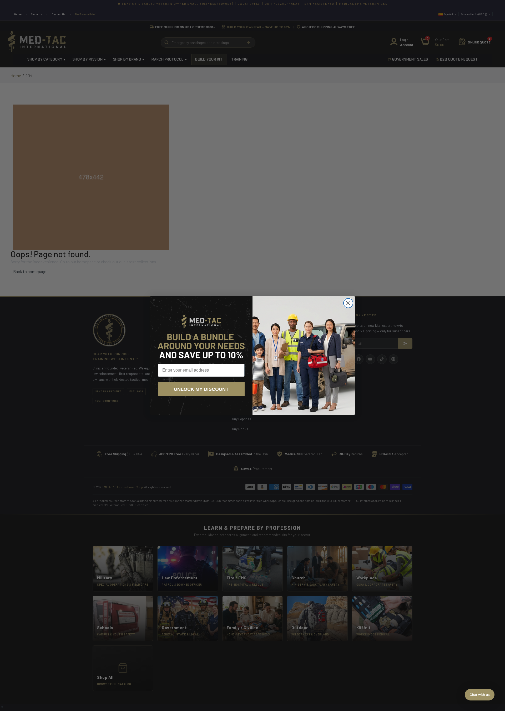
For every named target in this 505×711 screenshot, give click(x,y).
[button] (479, 694)
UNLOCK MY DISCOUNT (201, 389)
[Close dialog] (348, 303)
